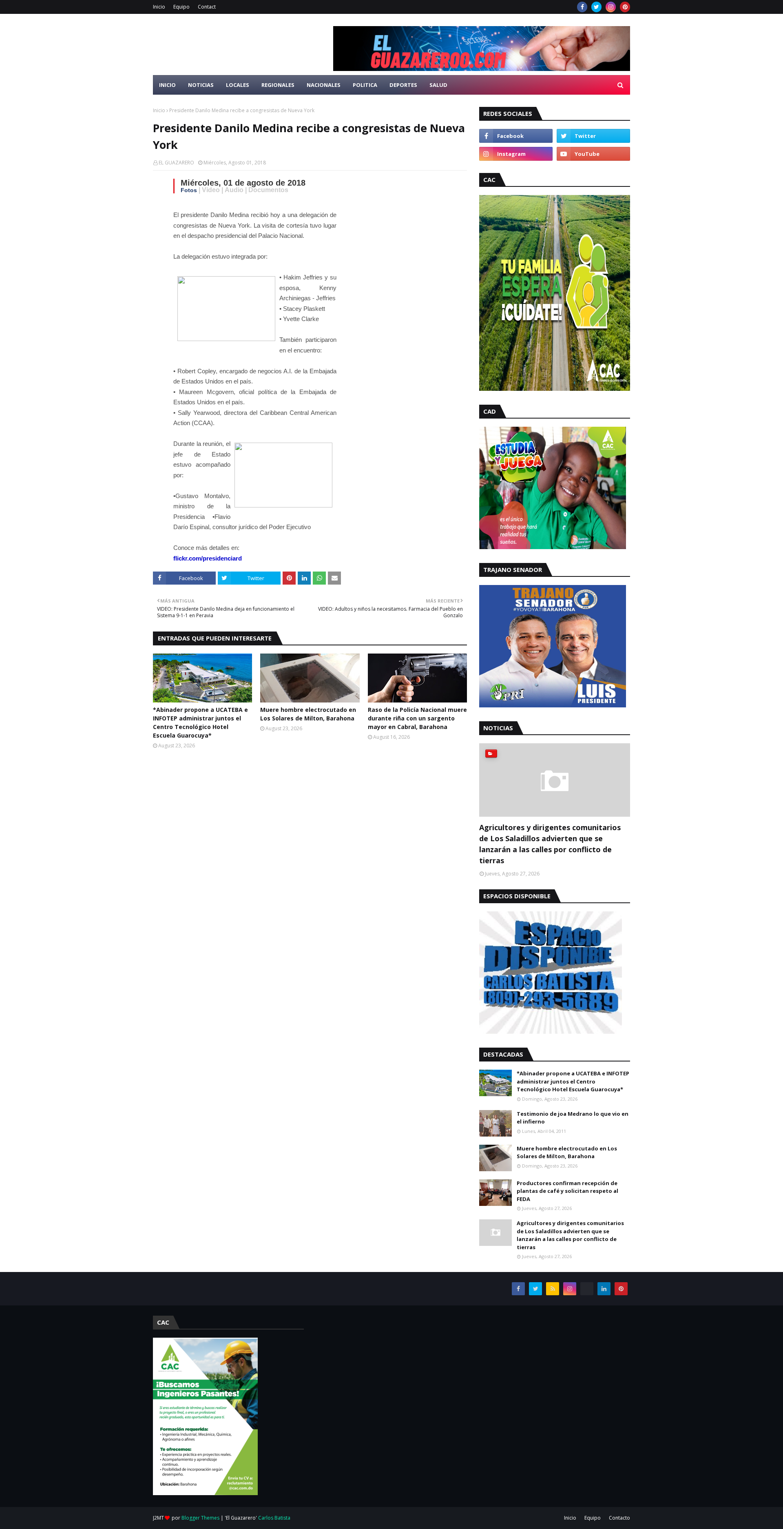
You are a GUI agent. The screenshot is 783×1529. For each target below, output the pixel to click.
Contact (207, 6)
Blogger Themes (200, 1517)
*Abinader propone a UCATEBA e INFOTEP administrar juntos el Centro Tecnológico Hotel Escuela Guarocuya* (200, 722)
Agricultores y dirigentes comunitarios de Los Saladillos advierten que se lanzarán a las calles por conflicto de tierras (550, 843)
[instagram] (611, 7)
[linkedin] (603, 1288)
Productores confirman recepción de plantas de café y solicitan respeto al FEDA (567, 1191)
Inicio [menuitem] (167, 85)
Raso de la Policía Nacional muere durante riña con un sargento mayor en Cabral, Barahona (417, 718)
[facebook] (582, 7)
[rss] (552, 1288)
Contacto (619, 1517)
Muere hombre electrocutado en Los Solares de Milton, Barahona (308, 714)
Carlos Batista (274, 1517)
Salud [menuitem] (438, 85)
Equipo (181, 6)
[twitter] (596, 7)
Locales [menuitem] (237, 85)
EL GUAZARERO (176, 162)
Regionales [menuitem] (277, 85)
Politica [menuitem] (365, 85)
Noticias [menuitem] (201, 85)
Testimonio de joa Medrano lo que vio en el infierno (572, 1118)
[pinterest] (625, 7)
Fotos (189, 190)
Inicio (159, 6)
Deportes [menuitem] (403, 85)
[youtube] (593, 154)
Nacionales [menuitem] (324, 85)
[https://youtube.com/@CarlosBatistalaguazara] (586, 1288)
